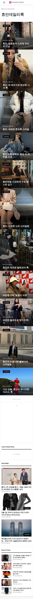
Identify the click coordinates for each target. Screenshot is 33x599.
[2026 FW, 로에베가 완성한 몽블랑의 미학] (6, 574)
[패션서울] (16, 2)
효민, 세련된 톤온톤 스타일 (16, 129)
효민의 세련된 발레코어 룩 (16, 267)
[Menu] (4, 3)
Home (4, 9)
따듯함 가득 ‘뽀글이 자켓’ (15, 295)
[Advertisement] (16, 423)
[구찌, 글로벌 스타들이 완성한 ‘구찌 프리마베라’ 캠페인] (6, 558)
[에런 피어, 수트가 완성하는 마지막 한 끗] (6, 582)
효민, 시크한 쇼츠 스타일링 (16, 226)
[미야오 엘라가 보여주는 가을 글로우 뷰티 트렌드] (6, 566)
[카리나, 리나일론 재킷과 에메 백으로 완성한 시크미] (6, 590)
